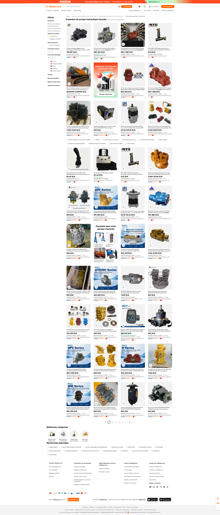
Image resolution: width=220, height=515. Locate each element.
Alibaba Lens (56, 499)
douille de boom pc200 (117, 447)
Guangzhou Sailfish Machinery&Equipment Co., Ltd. (133, 95)
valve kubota (125, 450)
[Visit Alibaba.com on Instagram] (161, 487)
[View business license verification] (125, 512)
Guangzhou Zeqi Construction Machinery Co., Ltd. (133, 55)
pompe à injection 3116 (54, 450)
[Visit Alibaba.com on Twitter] (157, 487)
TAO (123, 507)
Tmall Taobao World (101, 507)
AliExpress (85, 507)
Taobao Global (117, 507)
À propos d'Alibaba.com (55, 463)
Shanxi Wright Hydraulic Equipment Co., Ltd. (78, 180)
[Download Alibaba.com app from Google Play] (165, 499)
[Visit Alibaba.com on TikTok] (168, 487)
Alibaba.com (142, 499)
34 (129, 422)
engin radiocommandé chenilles (140, 450)
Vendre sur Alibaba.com (155, 466)
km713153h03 (159, 447)
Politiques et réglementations (82, 484)
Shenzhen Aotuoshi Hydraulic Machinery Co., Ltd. (106, 57)
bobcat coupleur (163, 139)
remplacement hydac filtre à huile (90, 450)
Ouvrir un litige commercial (131, 473)
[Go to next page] (133, 422)
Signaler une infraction (130, 483)
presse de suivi (53, 454)
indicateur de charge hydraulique (77, 143)
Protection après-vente (80, 476)
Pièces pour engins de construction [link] (135, 16)
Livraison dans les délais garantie (83, 473)
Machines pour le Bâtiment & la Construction (84, 16)
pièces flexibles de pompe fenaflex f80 (72, 447)
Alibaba (68, 16)
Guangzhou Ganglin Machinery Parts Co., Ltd (160, 133)
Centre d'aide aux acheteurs (131, 466)
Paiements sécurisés (79, 466)
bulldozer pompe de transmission (98, 143)
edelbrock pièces (53, 447)
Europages (135, 507)
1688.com (92, 507)
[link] (218, 498)
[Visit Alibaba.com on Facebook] (150, 487)
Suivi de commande (154, 473)
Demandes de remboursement (132, 476)
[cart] (145, 6)
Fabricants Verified (104, 468)
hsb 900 (98, 139)
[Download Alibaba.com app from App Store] (152, 499)
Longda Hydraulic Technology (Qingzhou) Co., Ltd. (133, 133)
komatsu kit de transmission (147, 139)
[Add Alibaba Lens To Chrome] (73, 499)
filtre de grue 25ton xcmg (129, 139)
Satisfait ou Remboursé (80, 470)
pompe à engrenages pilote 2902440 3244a (96, 447)
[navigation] (55, 219)
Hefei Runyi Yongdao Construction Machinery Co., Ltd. (79, 95)
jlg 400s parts (156, 450)
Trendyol (128, 507)
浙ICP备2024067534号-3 (154, 512)
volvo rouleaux (130, 143)
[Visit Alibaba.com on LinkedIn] (154, 487)
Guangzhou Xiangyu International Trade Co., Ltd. (106, 133)
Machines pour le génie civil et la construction (111, 16)
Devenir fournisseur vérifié (156, 476)
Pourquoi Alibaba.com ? (55, 466)
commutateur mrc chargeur (111, 139)
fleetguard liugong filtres (71, 450)
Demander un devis (104, 472)
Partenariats (152, 479)
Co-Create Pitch (53, 470)
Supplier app (103, 499)
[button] (119, 6)
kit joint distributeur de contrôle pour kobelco (80, 139)
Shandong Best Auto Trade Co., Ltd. (103, 180)
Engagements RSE (54, 473)
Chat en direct (128, 470)
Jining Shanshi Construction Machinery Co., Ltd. (160, 95)
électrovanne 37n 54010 (116, 143)
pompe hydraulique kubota (110, 450)
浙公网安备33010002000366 (138, 512)
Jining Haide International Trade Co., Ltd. (77, 133)
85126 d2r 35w (131, 447)
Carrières (51, 476)
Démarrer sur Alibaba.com (156, 470)
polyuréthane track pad (145, 447)
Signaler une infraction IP (131, 479)
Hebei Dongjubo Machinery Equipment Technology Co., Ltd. (79, 55)
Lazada (110, 507)
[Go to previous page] (105, 422)
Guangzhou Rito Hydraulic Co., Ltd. (157, 55)
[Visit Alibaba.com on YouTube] (164, 487)
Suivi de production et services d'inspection (82, 480)
